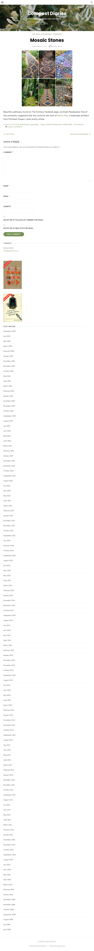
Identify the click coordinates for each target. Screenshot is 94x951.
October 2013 (8, 670)
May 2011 (7, 815)
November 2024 (9, 366)
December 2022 (9, 461)
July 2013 (6, 685)
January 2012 (8, 775)
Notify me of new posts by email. (18, 228)
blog (38, 34)
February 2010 (8, 890)
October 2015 (8, 550)
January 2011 (8, 835)
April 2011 (7, 820)
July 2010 (6, 865)
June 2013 (7, 690)
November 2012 (9, 725)
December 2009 (9, 900)
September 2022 (9, 476)
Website (7, 206)
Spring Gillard (57, 46)
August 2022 (8, 481)
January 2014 (8, 655)
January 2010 (8, 895)
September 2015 (9, 556)
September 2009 (9, 915)
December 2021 (9, 521)
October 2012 (8, 730)
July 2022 (6, 486)
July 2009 (6, 924)
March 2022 (7, 506)
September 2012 (9, 735)
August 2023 (8, 421)
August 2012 (8, 740)
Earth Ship (10, 134)
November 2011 (9, 785)
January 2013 (8, 715)
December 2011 (9, 780)
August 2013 (8, 680)
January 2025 (8, 356)
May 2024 (7, 376)
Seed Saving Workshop (79, 134)
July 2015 (6, 566)
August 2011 (8, 800)
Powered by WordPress (37, 946)
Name (6, 186)
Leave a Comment (15, 127)
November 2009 (9, 905)
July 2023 (6, 426)
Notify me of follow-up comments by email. (23, 220)
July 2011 (6, 805)
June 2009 (7, 929)
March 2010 (7, 885)
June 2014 (7, 630)
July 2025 (6, 336)
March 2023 (7, 446)
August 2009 (8, 919)
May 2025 (7, 341)
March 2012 (7, 765)
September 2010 (9, 855)
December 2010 (9, 840)
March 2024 (7, 386)
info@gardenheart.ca (11, 251)
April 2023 (7, 441)
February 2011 (8, 830)
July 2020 (6, 541)
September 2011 (9, 795)
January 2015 (8, 595)
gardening (57, 34)
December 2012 (9, 720)
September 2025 (9, 331)
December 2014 (9, 600)
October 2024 (8, 371)
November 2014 (9, 605)
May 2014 (7, 635)
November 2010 (9, 845)
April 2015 (7, 580)
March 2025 (7, 346)
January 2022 (8, 516)
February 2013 (8, 710)
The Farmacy (78, 124)
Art (33, 34)
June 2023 (7, 431)
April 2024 (7, 381)
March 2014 (7, 645)
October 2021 (8, 531)
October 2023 (8, 411)
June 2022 (7, 491)
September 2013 (9, 675)
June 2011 (7, 810)
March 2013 (7, 705)
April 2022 (7, 501)
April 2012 (7, 760)
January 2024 (8, 396)
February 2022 (8, 511)
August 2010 (8, 860)
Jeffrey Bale (62, 115)
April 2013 (7, 700)
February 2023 (8, 451)
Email (6, 196)
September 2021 (9, 536)
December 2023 (9, 401)
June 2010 (7, 870)
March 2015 (7, 585)
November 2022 (9, 466)
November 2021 (9, 526)
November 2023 (9, 406)
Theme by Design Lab (57, 946)
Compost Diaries (47, 13)
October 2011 (8, 790)
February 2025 (8, 351)
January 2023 (8, 456)
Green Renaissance (54, 124)
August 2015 (8, 560)
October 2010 (8, 850)
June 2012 (7, 750)
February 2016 (8, 546)
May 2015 (7, 575)
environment (46, 34)
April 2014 (7, 640)
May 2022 (7, 496)
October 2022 (8, 471)
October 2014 (8, 610)
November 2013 (9, 665)
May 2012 (7, 755)
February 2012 (8, 770)
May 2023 (7, 436)
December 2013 (9, 660)
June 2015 (7, 570)
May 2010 (7, 875)
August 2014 (8, 620)
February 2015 (8, 590)
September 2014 (9, 615)
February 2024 (8, 391)
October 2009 (8, 909)
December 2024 (9, 361)
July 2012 (6, 745)
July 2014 (6, 625)
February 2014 (8, 650)
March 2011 (7, 825)
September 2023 (9, 416)
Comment (8, 152)
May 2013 (7, 695)
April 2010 (7, 880)
